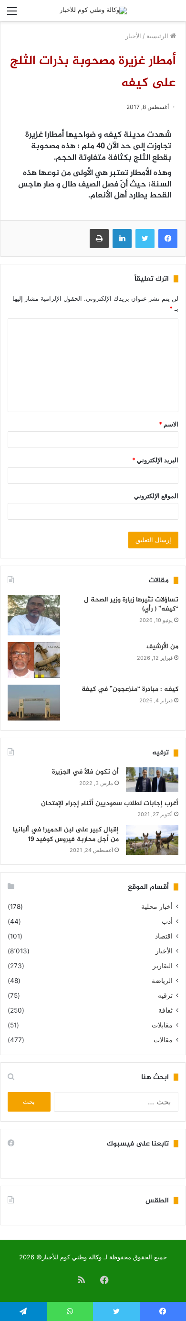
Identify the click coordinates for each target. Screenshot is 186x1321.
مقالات (163, 1040)
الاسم (168, 424)
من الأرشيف (162, 646)
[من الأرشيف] (34, 660)
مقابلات (162, 1025)
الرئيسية (158, 36)
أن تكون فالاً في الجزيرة (85, 771)
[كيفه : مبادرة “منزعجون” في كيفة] (34, 703)
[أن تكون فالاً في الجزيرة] (152, 779)
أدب (167, 921)
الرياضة (162, 980)
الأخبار (133, 36)
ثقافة (165, 1010)
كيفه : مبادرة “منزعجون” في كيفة (130, 689)
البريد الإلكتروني (155, 460)
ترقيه (165, 995)
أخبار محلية (157, 906)
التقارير (163, 966)
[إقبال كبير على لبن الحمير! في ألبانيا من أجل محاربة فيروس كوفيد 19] (152, 840)
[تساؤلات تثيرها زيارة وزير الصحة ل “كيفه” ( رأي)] (34, 615)
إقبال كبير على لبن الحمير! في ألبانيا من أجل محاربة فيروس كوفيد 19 (66, 834)
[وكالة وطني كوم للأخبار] (93, 10)
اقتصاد (164, 936)
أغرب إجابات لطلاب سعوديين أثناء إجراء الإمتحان (109, 803)
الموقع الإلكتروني (156, 496)
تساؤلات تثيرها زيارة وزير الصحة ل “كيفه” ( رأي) (131, 604)
